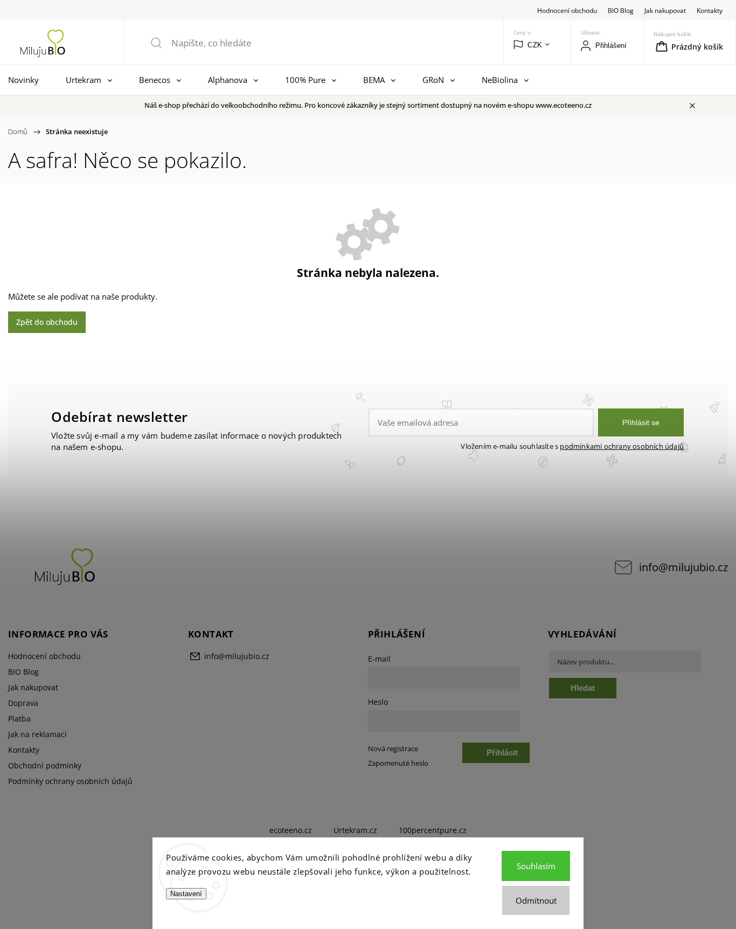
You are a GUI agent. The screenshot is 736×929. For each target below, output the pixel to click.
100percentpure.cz (433, 830)
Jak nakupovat (665, 10)
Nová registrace (393, 748)
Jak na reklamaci (37, 734)
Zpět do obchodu (47, 322)
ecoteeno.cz (290, 830)
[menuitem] (26, 80)
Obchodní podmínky (44, 765)
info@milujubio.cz (683, 567)
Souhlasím (536, 866)
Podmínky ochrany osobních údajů (70, 781)
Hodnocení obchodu (567, 10)
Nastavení (186, 894)
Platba (19, 718)
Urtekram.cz (355, 830)
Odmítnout (536, 900)
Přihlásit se (640, 422)
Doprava (23, 703)
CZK (535, 45)
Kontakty (710, 10)
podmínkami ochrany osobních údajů (622, 446)
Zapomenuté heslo (398, 763)
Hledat (583, 687)
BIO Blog (621, 10)
